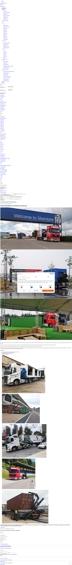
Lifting (4, 51)
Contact (3, 82)
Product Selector (6, 25)
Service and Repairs (6, 67)
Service (3, 59)
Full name (1, 196)
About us (3, 81)
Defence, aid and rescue (7, 12)
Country (1, 194)
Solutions (3, 9)
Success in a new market (7, 77)
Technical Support (6, 69)
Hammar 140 (5, 36)
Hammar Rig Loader (6, 47)
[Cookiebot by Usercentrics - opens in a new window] (50, 274)
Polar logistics (5, 18)
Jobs (2, 1)
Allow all (48, 290)
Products (1, 546)
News (10, 546)
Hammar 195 (5, 28)
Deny (24, 290)
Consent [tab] (23, 276)
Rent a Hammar (6, 74)
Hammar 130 (5, 37)
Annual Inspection (6, 61)
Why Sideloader (4, 8)
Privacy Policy (15, 202)
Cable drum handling (6, 80)
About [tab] (48, 276)
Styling (5, 57)
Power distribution (6, 20)
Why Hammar (4, 7)
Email (1, 197)
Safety (4, 54)
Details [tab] (36, 276)
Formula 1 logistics (6, 79)
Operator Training (6, 64)
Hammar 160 (5, 31)
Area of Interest (2, 195)
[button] (36, 92)
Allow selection (36, 290)
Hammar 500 (5, 34)
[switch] (31, 287)
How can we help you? (3, 193)
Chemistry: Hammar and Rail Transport (9, 71)
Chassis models (6, 39)
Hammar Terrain (6, 44)
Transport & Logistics (6, 15)
